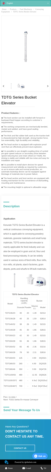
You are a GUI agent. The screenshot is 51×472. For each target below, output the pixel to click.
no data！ (13, 397)
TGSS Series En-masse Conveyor (23, 399)
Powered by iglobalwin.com (25, 462)
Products (13, 9)
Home (4, 9)
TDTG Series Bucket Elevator (24, 12)
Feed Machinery (26, 9)
